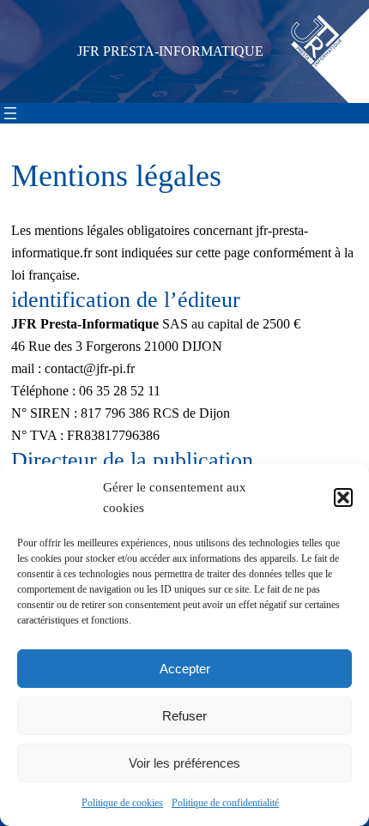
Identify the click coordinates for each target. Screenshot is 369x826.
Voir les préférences (184, 763)
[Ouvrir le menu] (10, 113)
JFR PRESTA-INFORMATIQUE (170, 51)
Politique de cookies (122, 803)
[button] (343, 497)
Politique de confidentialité (225, 803)
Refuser (184, 715)
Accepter (185, 668)
